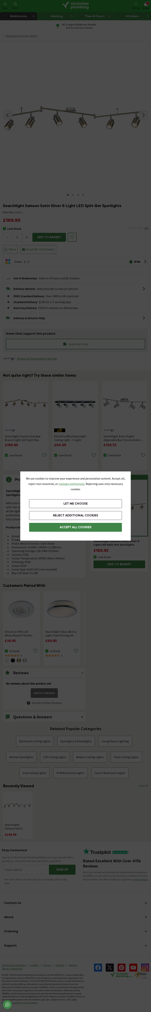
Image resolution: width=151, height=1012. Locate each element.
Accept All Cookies (76, 527)
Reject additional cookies (75, 515)
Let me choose (76, 504)
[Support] (7, 1004)
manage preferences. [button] (72, 484)
